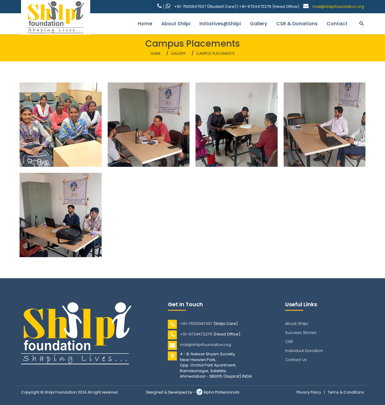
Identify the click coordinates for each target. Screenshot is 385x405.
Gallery (178, 53)
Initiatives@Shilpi (220, 23)
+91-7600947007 (196, 323)
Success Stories (300, 332)
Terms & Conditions (346, 392)
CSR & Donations (297, 23)
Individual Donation (304, 351)
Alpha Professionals (221, 392)
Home (145, 23)
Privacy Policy (309, 392)
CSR (289, 341)
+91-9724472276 (196, 334)
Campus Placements (215, 53)
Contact (337, 23)
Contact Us (296, 360)
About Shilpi (175, 23)
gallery (258, 23)
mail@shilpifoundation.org (338, 6)
